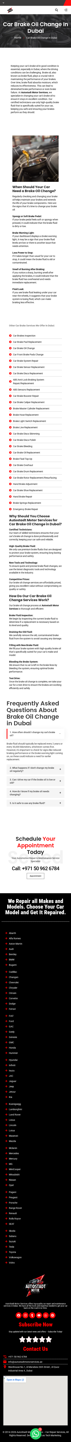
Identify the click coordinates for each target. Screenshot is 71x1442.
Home (17, 37)
